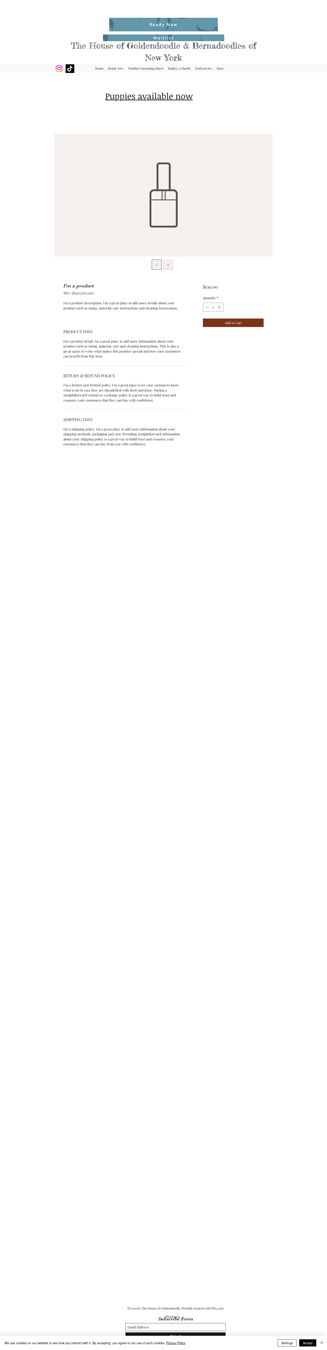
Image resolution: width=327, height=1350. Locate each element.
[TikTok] (70, 68)
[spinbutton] (213, 307)
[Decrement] (207, 307)
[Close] (321, 1342)
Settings (287, 1343)
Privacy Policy (176, 1343)
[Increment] (220, 307)
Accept (308, 1343)
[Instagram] (59, 68)
